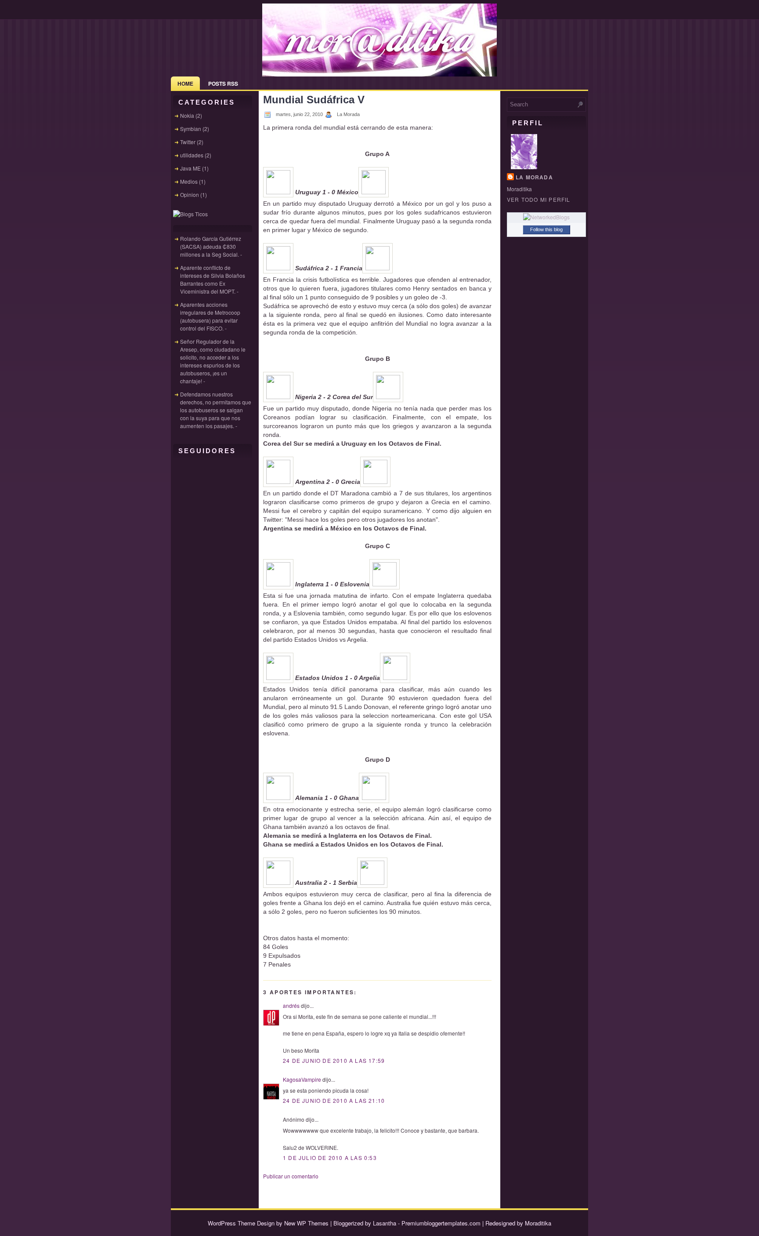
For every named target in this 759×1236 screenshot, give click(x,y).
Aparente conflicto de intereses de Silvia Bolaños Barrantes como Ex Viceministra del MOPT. (212, 279)
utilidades (191, 155)
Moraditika (538, 1223)
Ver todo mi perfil (539, 199)
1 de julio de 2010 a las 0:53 (330, 1157)
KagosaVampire (302, 1079)
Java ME (190, 168)
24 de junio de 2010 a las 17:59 (334, 1060)
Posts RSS (223, 83)
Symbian (190, 128)
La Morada (534, 177)
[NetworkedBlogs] (546, 217)
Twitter (187, 141)
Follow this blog (546, 229)
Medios (189, 181)
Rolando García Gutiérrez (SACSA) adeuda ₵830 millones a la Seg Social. (210, 246)
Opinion (189, 194)
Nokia (187, 115)
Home (185, 83)
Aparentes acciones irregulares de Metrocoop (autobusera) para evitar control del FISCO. (210, 316)
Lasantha (384, 1223)
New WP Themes (306, 1223)
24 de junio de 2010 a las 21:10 (334, 1100)
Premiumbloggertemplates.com (441, 1223)
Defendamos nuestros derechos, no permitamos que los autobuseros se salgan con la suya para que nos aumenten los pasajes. (215, 409)
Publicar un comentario (290, 1176)
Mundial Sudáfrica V (314, 99)
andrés (291, 1005)
